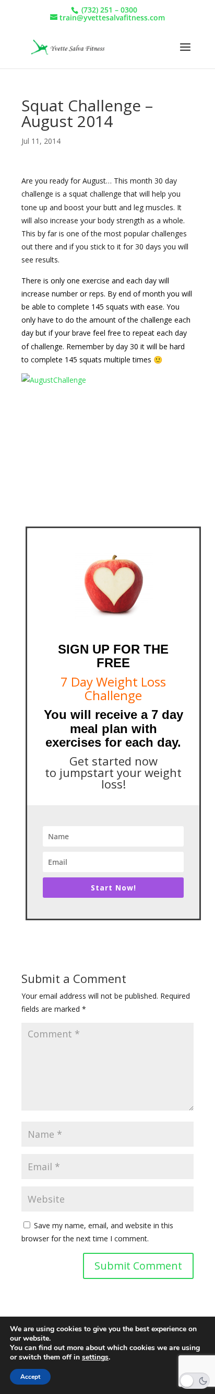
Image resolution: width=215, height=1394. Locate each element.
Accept (30, 1377)
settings (95, 1357)
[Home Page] (66, 47)
